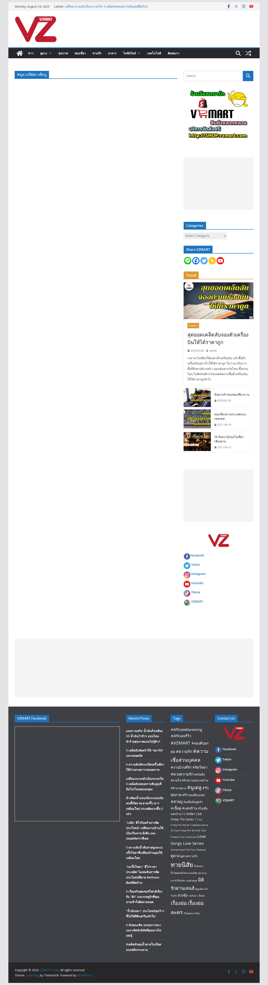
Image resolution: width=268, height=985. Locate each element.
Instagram (198, 574)
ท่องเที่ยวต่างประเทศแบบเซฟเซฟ (230, 416)
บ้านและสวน (179, 873)
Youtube (197, 583)
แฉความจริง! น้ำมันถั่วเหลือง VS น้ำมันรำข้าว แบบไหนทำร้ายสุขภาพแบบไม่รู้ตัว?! (144, 736)
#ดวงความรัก (182, 774)
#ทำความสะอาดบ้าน (195, 780)
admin (213, 350)
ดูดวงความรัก (189, 856)
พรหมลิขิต (192, 873)
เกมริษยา (192, 895)
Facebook (197, 555)
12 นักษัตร (188, 814)
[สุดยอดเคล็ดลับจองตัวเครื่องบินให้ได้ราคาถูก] (218, 300)
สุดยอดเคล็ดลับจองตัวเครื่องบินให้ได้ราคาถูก (218, 338)
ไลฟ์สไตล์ (129, 53)
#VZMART (181, 743)
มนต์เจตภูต (191, 880)
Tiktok (195, 592)
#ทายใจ (176, 780)
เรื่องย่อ (179, 902)
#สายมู (177, 801)
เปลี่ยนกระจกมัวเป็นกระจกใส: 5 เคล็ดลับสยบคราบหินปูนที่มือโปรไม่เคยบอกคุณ (145, 784)
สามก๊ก (97, 53)
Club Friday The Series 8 (187, 830)
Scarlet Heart (178, 849)
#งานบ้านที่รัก (181, 767)
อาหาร (112, 53)
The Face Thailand (196, 849)
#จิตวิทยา (199, 767)
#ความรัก (184, 751)
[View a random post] (248, 53)
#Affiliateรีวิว (181, 735)
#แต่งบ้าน (189, 808)
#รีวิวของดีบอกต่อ (193, 795)
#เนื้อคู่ (176, 808)
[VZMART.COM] (20, 53)
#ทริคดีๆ (199, 774)
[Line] (187, 260)
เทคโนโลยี (154, 53)
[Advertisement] (218, 183)
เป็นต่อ (201, 895)
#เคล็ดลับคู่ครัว (193, 802)
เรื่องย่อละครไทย (191, 913)
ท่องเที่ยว (80, 53)
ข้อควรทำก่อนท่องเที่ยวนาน (231, 394)
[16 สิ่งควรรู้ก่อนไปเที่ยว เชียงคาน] (197, 442)
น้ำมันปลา (199, 866)
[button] (49, 53)
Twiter (195, 565)
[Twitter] (204, 260)
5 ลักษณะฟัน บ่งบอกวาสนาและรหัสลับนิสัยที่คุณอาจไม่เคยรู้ (143, 930)
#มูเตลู (194, 787)
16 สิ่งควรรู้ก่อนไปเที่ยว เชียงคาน (229, 439)
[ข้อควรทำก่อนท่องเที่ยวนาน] (197, 397)
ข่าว (31, 53)
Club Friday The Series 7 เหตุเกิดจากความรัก (189, 825)
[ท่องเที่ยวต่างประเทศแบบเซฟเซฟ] (197, 419)
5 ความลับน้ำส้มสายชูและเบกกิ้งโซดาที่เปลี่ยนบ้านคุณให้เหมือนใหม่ (144, 852)
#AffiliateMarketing (186, 729)
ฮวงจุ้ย (183, 895)
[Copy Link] (212, 260)
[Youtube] (220, 260)
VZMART (197, 601)
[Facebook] (196, 260)
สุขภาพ (63, 53)
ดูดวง (43, 53)
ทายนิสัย (182, 864)
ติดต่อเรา (173, 53)
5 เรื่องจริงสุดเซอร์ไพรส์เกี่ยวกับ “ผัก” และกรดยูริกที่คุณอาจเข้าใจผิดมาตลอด (144, 896)
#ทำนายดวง (178, 788)
